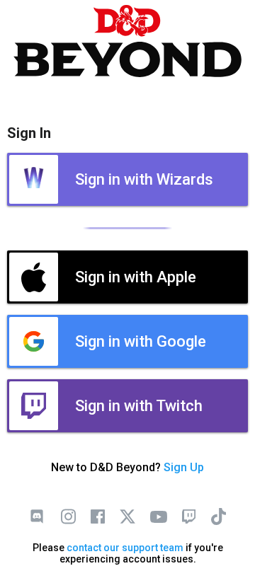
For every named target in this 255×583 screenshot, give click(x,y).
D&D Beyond (127, 41)
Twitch (188, 516)
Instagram (68, 516)
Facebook (98, 516)
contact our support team (125, 547)
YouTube (158, 516)
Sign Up (184, 467)
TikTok (218, 516)
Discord (36, 516)
